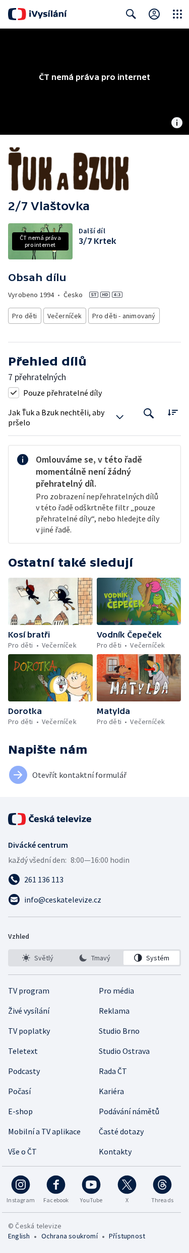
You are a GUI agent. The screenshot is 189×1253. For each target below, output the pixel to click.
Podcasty (24, 1071)
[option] (38, 958)
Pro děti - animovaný (124, 315)
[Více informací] (177, 124)
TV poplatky (29, 1031)
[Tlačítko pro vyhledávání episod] (149, 413)
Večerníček (64, 315)
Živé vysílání (28, 1011)
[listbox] (94, 957)
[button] (50, 601)
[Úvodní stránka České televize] (50, 819)
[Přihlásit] (154, 14)
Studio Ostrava (124, 1051)
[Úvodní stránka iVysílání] (37, 14)
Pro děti (24, 315)
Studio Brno (119, 1031)
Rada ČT (113, 1071)
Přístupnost (127, 1235)
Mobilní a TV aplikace (44, 1131)
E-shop (20, 1111)
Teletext (23, 1051)
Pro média (116, 991)
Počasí (19, 1091)
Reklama (114, 1011)
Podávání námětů (129, 1111)
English (19, 1235)
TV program (28, 991)
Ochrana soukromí (69, 1235)
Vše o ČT (22, 1151)
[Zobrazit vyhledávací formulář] (131, 14)
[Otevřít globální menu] (177, 14)
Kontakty (115, 1151)
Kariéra (111, 1091)
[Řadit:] (172, 412)
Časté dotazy (121, 1131)
